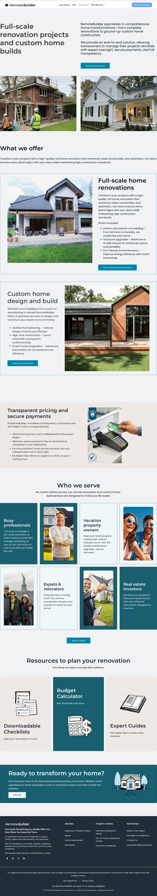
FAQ (74, 5)
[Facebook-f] (7, 858)
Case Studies (64, 5)
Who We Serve (97, 5)
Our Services (83, 5)
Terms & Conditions (96, 886)
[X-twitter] (18, 858)
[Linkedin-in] (24, 858)
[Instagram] (13, 858)
